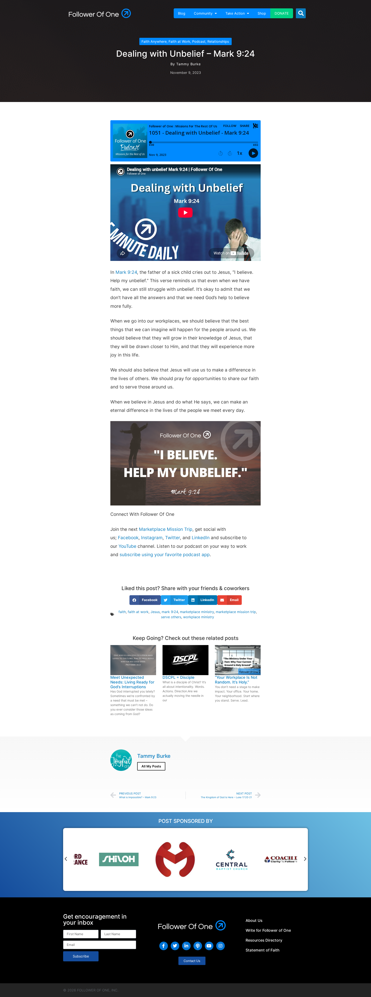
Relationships (218, 41)
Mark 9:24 (126, 272)
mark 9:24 (170, 612)
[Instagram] (220, 946)
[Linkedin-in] (186, 946)
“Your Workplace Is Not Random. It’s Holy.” (236, 679)
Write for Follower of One (268, 930)
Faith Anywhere (154, 41)
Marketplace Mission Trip (165, 529)
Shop (262, 13)
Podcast (198, 41)
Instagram (152, 537)
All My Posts (151, 766)
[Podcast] (197, 946)
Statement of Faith (263, 950)
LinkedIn (201, 537)
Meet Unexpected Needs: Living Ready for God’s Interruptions (132, 682)
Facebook (128, 537)
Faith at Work (179, 41)
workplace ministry (198, 617)
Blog (181, 13)
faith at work (138, 612)
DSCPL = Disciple (179, 677)
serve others (171, 617)
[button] (301, 13)
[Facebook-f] (163, 946)
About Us (254, 920)
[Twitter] (175, 946)
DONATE (282, 13)
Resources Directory (264, 940)
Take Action (235, 13)
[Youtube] (209, 946)
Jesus (155, 612)
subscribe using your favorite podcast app (165, 554)
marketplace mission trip (236, 612)
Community (203, 13)
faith (122, 612)
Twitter (172, 537)
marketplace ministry (197, 612)
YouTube (127, 546)
